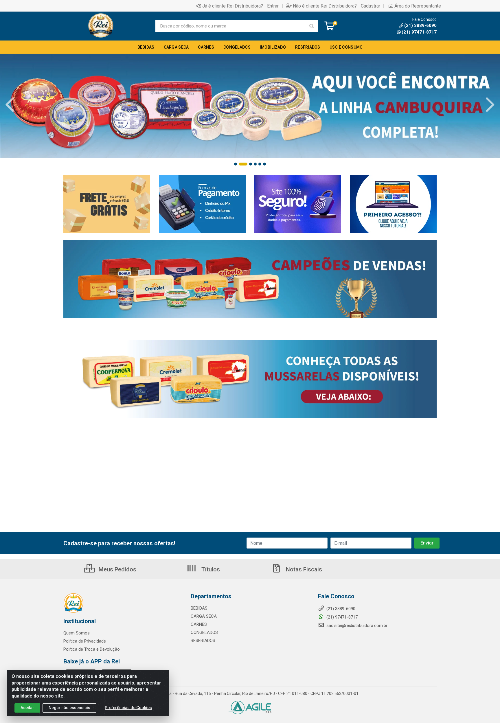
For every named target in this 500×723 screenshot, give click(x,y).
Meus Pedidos (116, 569)
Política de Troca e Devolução (91, 649)
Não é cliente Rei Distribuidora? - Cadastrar (336, 5)
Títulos (210, 569)
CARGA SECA (204, 616)
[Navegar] (9, 104)
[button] (235, 164)
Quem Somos (76, 633)
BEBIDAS (199, 608)
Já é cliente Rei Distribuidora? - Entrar (240, 5)
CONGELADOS (204, 632)
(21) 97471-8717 (419, 32)
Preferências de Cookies (128, 707)
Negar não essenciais (69, 707)
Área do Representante (417, 5)
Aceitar (27, 707)
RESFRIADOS (203, 640)
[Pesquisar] (312, 26)
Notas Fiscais (303, 569)
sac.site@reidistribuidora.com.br (356, 625)
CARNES (199, 624)
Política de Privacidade (84, 641)
